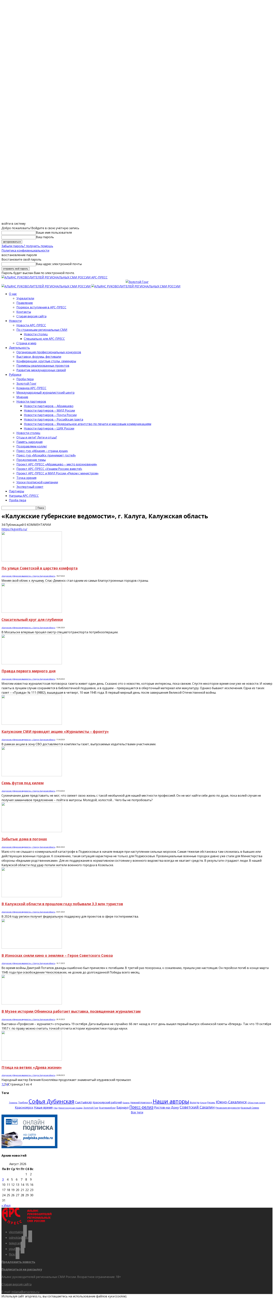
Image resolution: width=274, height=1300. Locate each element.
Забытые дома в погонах (24, 839)
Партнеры (16, 491)
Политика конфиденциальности (25, 250)
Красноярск (24, 1107)
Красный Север (250, 1107)
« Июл (5, 1205)
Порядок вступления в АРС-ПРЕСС (41, 307)
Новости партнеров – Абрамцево (48, 406)
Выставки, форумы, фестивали (38, 357)
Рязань (211, 1102)
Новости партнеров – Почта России (50, 415)
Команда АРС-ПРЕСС (31, 388)
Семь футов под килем (22, 783)
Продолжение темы (31, 460)
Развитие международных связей (41, 370)
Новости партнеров (31, 401)
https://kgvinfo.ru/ (14, 529)
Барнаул (122, 1107)
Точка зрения (26, 478)
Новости (15, 321)
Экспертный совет (29, 487)
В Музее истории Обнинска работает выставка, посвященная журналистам (71, 1011)
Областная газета (256, 1102)
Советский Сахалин (197, 1107)
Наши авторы (171, 1101)
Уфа (55, 1108)
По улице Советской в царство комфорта (39, 568)
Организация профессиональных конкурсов (48, 352)
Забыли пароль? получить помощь (27, 246)
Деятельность (19, 348)
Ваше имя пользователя (54, 232)
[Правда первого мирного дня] (31, 663)
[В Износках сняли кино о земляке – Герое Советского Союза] (31, 947)
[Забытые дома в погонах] (31, 831)
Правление (24, 303)
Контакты (23, 312)
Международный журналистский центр (45, 392)
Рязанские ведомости (227, 1107)
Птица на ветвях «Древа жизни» (31, 1067)
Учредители (25, 298)
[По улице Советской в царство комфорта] (31, 560)
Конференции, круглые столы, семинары (46, 361)
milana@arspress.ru (25, 1292)
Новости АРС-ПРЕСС (31, 325)
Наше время (43, 1107)
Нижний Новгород (141, 1102)
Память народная (29, 442)
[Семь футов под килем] (31, 775)
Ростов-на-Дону (166, 1107)
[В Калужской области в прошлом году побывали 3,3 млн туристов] (31, 896)
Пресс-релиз (141, 1107)
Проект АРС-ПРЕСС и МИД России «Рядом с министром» (57, 473)
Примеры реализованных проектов (42, 366)
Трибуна (23, 1102)
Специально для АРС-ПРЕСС (44, 339)
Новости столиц (36, 334)
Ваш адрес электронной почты (59, 264)
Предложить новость (18, 1262)
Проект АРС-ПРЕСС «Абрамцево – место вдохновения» (56, 464)
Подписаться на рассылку (21, 1269)
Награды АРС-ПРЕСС (24, 496)
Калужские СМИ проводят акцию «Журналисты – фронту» (55, 731)
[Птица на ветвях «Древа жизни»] (31, 1059)
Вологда (194, 1102)
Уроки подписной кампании (37, 482)
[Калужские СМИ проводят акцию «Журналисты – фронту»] (31, 723)
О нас (13, 294)
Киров (203, 1102)
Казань (126, 1102)
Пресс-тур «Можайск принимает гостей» (46, 455)
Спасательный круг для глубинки (32, 619)
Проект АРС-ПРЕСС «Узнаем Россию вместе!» (49, 469)
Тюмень (13, 1102)
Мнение (22, 397)
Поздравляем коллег (31, 446)
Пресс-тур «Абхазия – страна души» (42, 451)
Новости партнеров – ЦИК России (49, 428)
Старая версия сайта (31, 316)
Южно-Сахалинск (231, 1101)
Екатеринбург (107, 1107)
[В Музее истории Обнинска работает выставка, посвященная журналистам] (31, 1003)
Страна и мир (26, 343)
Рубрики (15, 375)
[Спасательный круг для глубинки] (31, 612)
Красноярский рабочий (107, 1102)
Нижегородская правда (70, 1107)
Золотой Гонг (26, 383)
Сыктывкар (83, 1102)
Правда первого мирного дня (28, 671)
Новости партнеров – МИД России (49, 410)
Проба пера (25, 379)
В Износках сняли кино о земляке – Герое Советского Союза (57, 955)
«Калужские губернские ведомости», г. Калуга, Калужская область (28, 576)
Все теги (137, 1112)
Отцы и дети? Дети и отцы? (36, 437)
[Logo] (46, 286)
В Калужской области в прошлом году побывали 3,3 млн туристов (62, 903)
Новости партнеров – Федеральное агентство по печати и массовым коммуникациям (87, 424)
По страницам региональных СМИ (41, 330)
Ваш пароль (45, 237)
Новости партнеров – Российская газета (53, 419)
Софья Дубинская (51, 1101)
